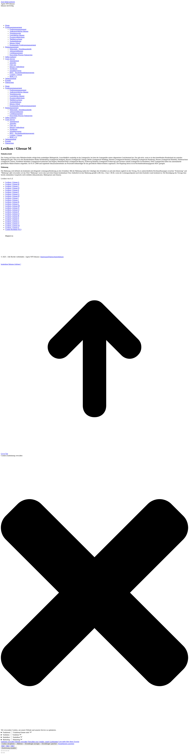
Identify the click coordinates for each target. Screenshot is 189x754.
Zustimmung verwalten (9, 748)
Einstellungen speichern (49, 744)
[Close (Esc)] (2, 750)
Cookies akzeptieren (8, 744)
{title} (3, 746)
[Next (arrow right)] (4, 752)
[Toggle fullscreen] (6, 750)
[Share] (4, 750)
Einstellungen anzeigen (32, 744)
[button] (94, 593)
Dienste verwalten (21, 742)
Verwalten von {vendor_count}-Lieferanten (43, 742)
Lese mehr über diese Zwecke (69, 742)
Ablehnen (20, 744)
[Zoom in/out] (8, 750)
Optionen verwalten (8, 742)
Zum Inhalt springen (8, 2)
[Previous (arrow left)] (2, 752)
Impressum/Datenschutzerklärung (52, 257)
